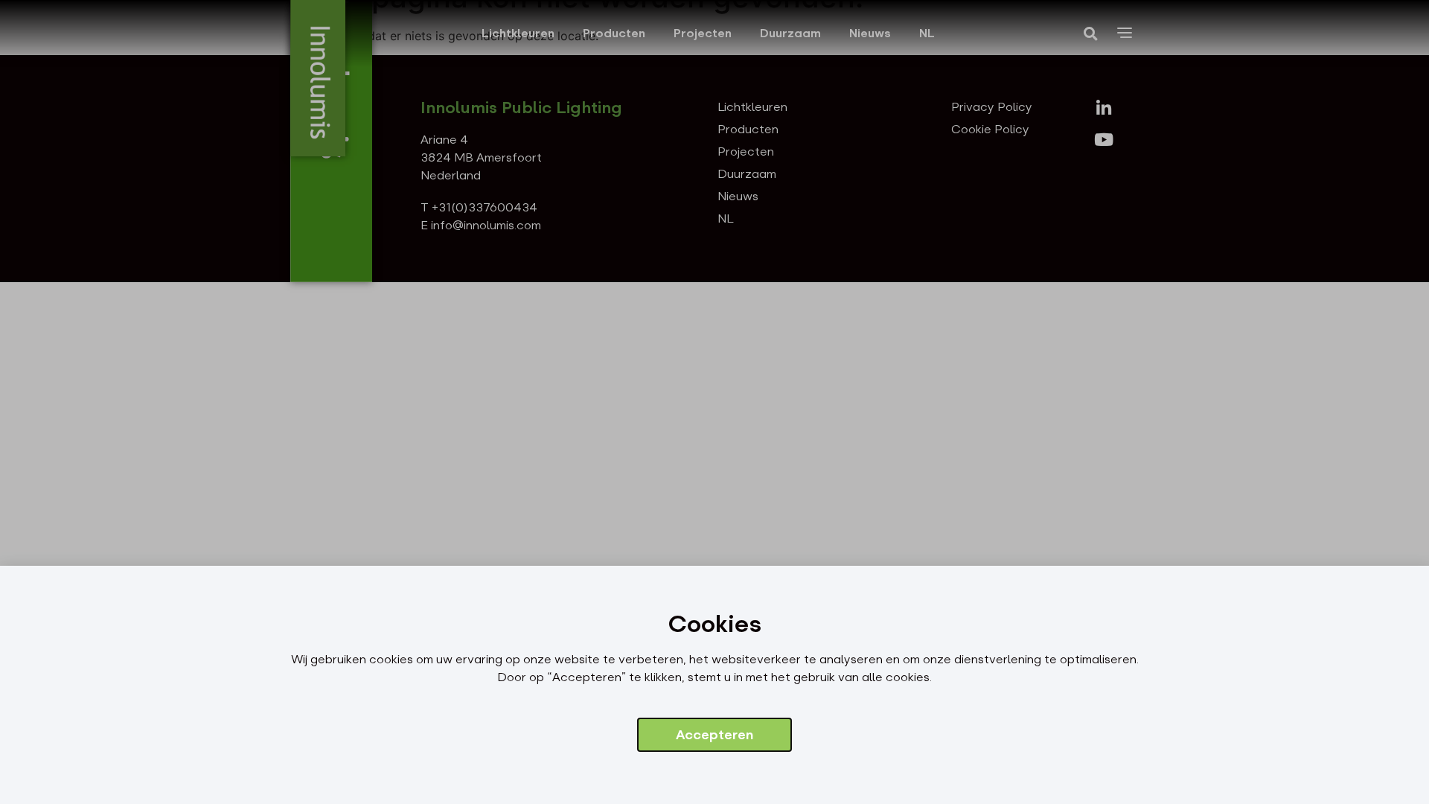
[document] (714, 402)
